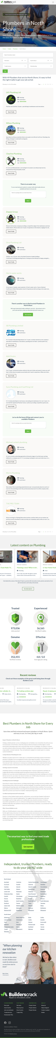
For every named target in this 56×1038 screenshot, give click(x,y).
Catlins (42, 917)
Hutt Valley (7, 889)
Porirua (6, 898)
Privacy (15, 1026)
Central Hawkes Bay (33, 882)
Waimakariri (19, 929)
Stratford (6, 903)
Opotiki (6, 896)
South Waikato (32, 901)
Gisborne (30, 884)
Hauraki (18, 886)
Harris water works (14, 273)
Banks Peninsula (20, 917)
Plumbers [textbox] (6, 60)
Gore (5, 922)
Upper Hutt (7, 905)
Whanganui (31, 910)
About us (43, 1005)
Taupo (29, 903)
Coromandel (43, 882)
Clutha (30, 919)
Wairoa (6, 908)
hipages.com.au (13, 1033)
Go (5, 71)
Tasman (42, 926)
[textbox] (13, 66)
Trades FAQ (19, 1012)
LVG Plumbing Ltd (13, 92)
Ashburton (6, 917)
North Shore (43, 894)
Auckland (6, 882)
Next (28, 200)
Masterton (43, 891)
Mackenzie (19, 924)
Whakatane (19, 910)
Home (4, 49)
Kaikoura (6, 924)
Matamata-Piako (8, 894)
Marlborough (31, 924)
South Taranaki (20, 901)
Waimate (30, 929)
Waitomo (30, 908)
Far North (6, 884)
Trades (9, 49)
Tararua (18, 903)
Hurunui (30, 922)
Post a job (6, 1005)
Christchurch (19, 919)
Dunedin (42, 919)
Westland (6, 931)
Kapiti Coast (31, 889)
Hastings (6, 886)
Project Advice (32, 1007)
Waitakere (18, 908)
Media (43, 1012)
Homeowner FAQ (8, 1014)
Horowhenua (43, 886)
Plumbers (15, 49)
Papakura (42, 896)
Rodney (30, 898)
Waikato (30, 905)
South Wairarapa (44, 901)
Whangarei (43, 910)
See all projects (28, 588)
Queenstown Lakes (9, 926)
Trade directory (8, 1012)
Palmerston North (32, 896)
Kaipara (18, 889)
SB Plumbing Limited (14, 325)
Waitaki (42, 929)
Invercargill (43, 922)
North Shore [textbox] (33, 60)
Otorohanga (19, 896)
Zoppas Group (12, 212)
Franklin (18, 884)
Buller (29, 917)
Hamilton (42, 884)
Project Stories (32, 1010)
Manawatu (19, 891)
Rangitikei (18, 898)
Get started (28, 314)
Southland (30, 926)
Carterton (18, 882)
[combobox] (15, 60)
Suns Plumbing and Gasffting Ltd (19, 387)
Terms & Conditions (8, 1026)
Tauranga (42, 903)
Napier (18, 894)
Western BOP (7, 910)
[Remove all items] (22, 60)
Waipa (42, 905)
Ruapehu (6, 901)
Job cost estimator (8, 1010)
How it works (7, 1007)
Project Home (32, 1005)
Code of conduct (45, 1010)
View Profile (11, 112)
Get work (18, 1005)
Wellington (43, 908)
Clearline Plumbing (14, 154)
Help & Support (45, 1007)
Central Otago (7, 919)
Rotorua (42, 898)
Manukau (30, 891)
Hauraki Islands (32, 886)
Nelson (42, 924)
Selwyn (18, 926)
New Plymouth (32, 894)
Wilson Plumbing (13, 123)
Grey (17, 922)
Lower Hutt (7, 891)
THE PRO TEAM (12, 503)
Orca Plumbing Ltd (13, 242)
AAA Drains (11, 356)
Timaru (6, 929)
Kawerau (42, 889)
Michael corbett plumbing (16, 442)
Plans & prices (19, 1007)
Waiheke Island (20, 905)
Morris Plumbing (13, 473)
